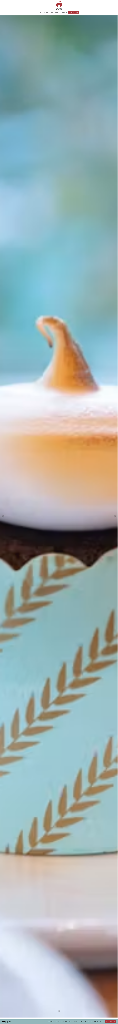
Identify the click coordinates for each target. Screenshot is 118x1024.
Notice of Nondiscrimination (83, 1021)
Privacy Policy (67, 1021)
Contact (96, 1021)
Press (102, 1021)
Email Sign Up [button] (110, 1021)
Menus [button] (52, 12)
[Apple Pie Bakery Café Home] (59, 5)
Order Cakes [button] (74, 12)
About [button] (57, 12)
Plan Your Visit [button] (44, 12)
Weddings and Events (55, 1021)
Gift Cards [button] (63, 12)
